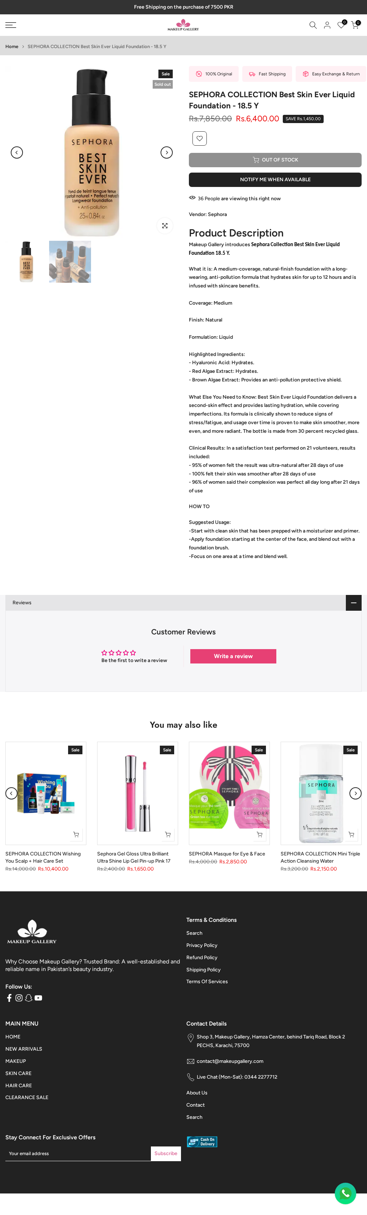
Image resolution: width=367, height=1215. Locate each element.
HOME (12, 1037)
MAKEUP (15, 1061)
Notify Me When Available (275, 180)
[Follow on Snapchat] (29, 997)
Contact (195, 1105)
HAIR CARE (18, 1086)
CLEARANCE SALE (26, 1097)
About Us (197, 1093)
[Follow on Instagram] (19, 997)
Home (11, 46)
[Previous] (17, 152)
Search (194, 933)
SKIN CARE (18, 1073)
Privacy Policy (202, 945)
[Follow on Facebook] (9, 997)
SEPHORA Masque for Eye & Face (227, 854)
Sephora (217, 214)
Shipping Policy (203, 970)
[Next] (167, 152)
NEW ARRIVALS (23, 1049)
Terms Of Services (207, 982)
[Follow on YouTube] (38, 997)
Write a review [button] (233, 656)
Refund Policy (202, 957)
